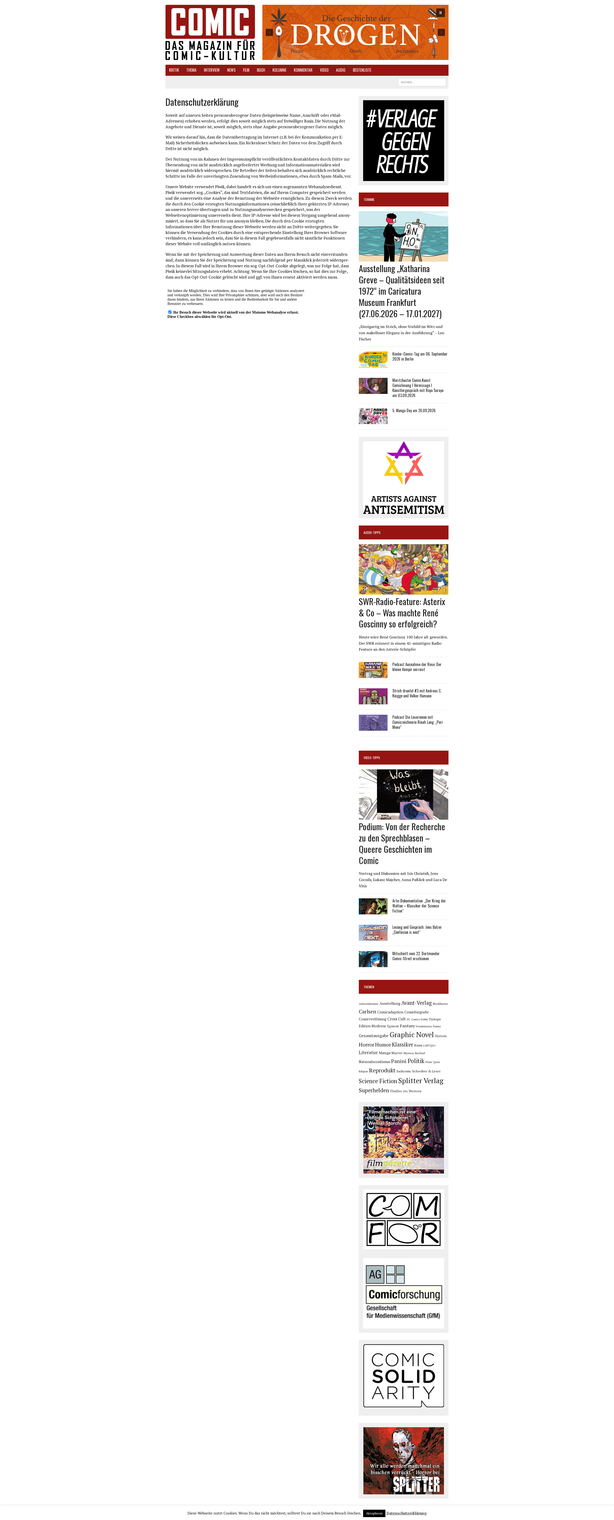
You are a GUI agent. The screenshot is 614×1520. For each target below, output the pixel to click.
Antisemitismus (368, 1004)
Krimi (418, 1045)
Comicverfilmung (372, 1019)
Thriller (396, 1091)
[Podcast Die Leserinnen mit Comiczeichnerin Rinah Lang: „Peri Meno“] (373, 727)
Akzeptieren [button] (374, 1513)
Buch (261, 70)
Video (324, 70)
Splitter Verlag (420, 1080)
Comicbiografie (416, 1012)
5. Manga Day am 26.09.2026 (414, 410)
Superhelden (374, 1090)
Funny (437, 1026)
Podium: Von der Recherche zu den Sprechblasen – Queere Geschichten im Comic (402, 843)
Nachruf (420, 1053)
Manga (384, 1052)
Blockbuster (440, 1004)
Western (415, 1091)
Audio (340, 70)
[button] (355, 32)
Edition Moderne (372, 1026)
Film (246, 70)
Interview (212, 70)
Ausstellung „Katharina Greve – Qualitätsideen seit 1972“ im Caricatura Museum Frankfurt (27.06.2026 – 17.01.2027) (401, 290)
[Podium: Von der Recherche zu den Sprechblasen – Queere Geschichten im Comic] (403, 816)
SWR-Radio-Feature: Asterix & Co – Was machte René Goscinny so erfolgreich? (402, 612)
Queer (436, 1062)
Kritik (174, 70)
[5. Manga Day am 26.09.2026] (373, 421)
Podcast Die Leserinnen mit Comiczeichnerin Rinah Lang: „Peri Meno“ (417, 722)
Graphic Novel (412, 1034)
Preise (428, 1062)
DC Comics (413, 1019)
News (231, 70)
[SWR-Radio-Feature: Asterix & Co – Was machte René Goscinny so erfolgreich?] (403, 591)
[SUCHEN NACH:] (422, 81)
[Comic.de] (210, 32)
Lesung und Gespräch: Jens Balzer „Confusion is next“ (417, 929)
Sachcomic (403, 1071)
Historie (441, 1036)
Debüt (424, 1019)
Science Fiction (378, 1081)
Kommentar (303, 70)
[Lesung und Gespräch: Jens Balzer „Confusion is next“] (373, 937)
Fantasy (407, 1026)
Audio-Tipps (372, 532)
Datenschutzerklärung (406, 1513)
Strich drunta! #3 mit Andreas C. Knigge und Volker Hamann (416, 693)
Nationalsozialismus (374, 1061)
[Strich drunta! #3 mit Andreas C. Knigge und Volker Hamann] (373, 701)
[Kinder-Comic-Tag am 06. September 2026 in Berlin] (373, 364)
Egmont (393, 1026)
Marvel (396, 1053)
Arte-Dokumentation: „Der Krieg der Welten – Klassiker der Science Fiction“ (419, 906)
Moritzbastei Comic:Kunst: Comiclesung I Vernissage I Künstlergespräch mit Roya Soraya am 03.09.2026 (417, 387)
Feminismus (424, 1026)
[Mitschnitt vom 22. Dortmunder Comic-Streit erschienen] (373, 964)
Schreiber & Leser (426, 1071)
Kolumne (279, 70)
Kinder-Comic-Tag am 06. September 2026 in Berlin (420, 356)
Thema (191, 70)
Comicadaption (390, 1012)
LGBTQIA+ (429, 1045)
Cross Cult (396, 1019)
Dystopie (435, 1019)
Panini (399, 1061)
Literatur (368, 1052)
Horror (366, 1044)
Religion (363, 1071)
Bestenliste (362, 70)
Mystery (408, 1053)
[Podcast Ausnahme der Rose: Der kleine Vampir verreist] (373, 674)
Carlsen (367, 1011)
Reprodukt (382, 1070)
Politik (416, 1061)
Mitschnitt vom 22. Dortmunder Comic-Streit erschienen (416, 956)
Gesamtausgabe (374, 1035)
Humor (383, 1044)
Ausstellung (389, 1003)
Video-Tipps (372, 757)
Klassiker (402, 1044)
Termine (369, 199)
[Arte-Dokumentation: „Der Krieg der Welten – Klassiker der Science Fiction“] (373, 911)
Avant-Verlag (416, 1002)
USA (405, 1091)
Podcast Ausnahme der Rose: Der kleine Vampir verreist (417, 666)
